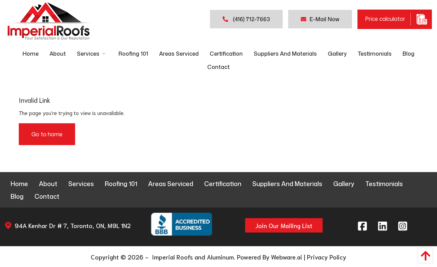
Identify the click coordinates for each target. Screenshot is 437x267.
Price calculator (385, 18)
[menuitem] (30, 53)
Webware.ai (286, 257)
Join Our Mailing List (283, 225)
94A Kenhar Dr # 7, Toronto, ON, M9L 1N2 (73, 225)
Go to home (46, 134)
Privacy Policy (326, 257)
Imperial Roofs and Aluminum (192, 257)
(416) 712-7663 (250, 19)
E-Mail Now (324, 19)
